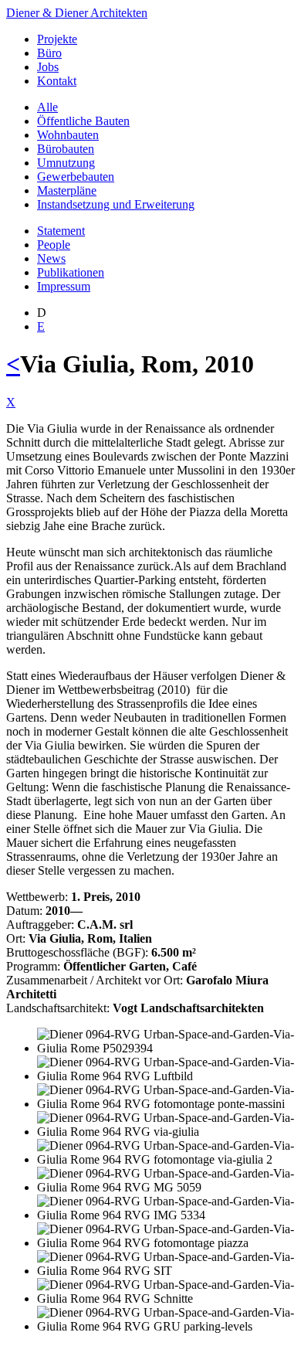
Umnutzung (66, 162)
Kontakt (56, 80)
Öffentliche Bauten (83, 120)
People (53, 244)
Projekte (57, 39)
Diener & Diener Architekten (76, 12)
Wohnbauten (68, 134)
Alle (47, 107)
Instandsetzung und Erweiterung (115, 204)
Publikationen (70, 272)
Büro (49, 52)
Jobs (48, 66)
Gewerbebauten (75, 176)
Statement (61, 230)
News (51, 258)
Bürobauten (65, 148)
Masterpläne (66, 190)
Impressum (63, 286)
